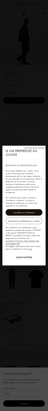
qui (31, 249)
